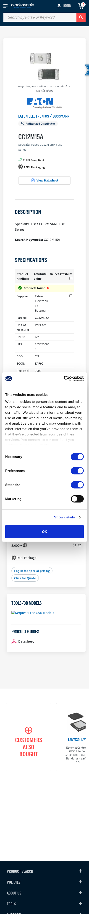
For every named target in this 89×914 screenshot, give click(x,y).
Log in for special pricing (32, 571)
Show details (64, 517)
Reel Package (27, 557)
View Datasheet (47, 180)
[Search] (81, 17)
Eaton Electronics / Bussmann (44, 116)
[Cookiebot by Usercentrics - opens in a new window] (64, 379)
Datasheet (26, 641)
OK (44, 531)
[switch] (77, 470)
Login (67, 5)
